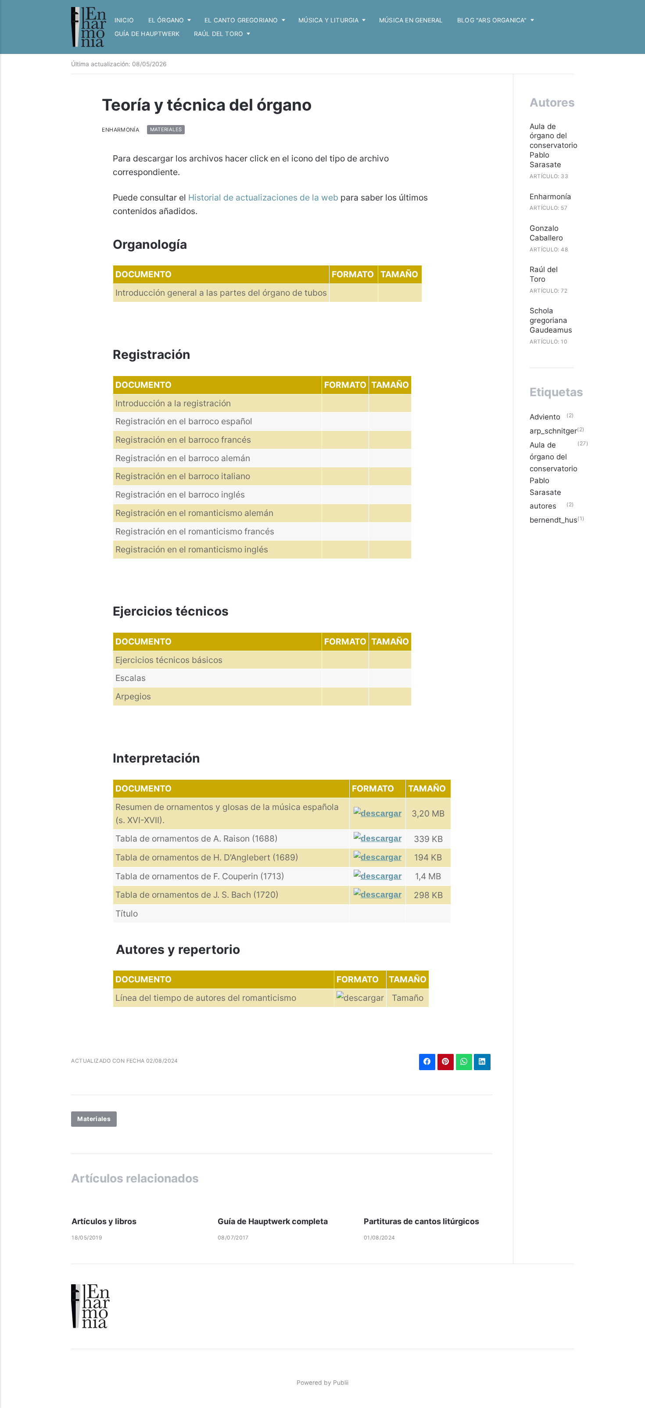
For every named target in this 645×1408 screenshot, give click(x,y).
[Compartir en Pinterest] (445, 1062)
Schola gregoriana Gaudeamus (551, 320)
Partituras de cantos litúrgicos (421, 1221)
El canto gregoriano (241, 20)
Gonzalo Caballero (546, 233)
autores (543, 506)
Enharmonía (120, 129)
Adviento (545, 416)
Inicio (124, 20)
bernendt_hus (553, 520)
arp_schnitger (553, 430)
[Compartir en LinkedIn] (482, 1062)
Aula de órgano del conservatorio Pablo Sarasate (553, 145)
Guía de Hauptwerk (147, 33)
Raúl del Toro (544, 274)
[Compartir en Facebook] (427, 1062)
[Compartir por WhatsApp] (464, 1062)
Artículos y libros (104, 1221)
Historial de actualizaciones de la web (263, 197)
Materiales (166, 130)
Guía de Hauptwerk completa (273, 1221)
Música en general (411, 20)
